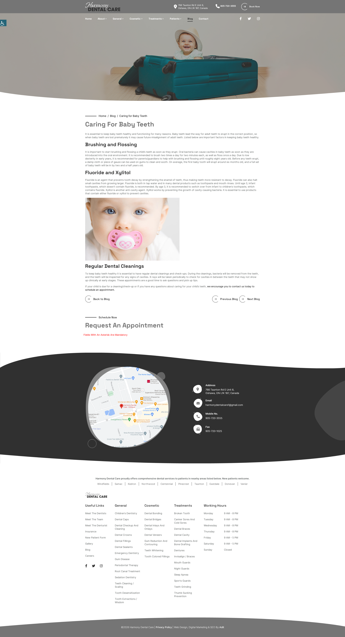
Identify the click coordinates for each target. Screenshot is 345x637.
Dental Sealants (124, 547)
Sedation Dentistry (125, 577)
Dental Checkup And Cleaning (126, 527)
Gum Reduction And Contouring (155, 543)
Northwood (148, 484)
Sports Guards (182, 580)
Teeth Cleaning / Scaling (124, 585)
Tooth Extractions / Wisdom (126, 600)
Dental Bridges (152, 519)
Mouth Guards (182, 562)
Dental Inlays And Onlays (154, 527)
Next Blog (253, 299)
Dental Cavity (181, 534)
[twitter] (249, 18)
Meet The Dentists (95, 513)
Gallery (89, 543)
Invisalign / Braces (184, 556)
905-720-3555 (228, 6)
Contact (203, 18)
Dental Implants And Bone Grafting (185, 543)
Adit (221, 627)
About (101, 18)
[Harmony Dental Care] (102, 6)
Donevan (230, 484)
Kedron (132, 484)
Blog (190, 18)
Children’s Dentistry (126, 513)
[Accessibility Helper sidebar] (3, 23)
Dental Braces (182, 528)
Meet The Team (94, 519)
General (117, 18)
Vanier (244, 484)
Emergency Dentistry (127, 553)
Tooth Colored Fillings (157, 556)
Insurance (90, 531)
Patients (174, 18)
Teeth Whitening (153, 550)
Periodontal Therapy (126, 565)
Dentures (179, 550)
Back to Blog (101, 299)
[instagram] (258, 18)
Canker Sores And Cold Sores (184, 521)
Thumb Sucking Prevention (183, 594)
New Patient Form (95, 537)
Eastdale (214, 484)
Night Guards (181, 568)
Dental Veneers (153, 534)
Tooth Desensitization (127, 592)
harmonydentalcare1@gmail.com (224, 405)
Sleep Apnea (181, 574)
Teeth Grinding (182, 586)
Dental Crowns (123, 534)
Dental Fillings (123, 541)
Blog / (114, 116)
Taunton (199, 484)
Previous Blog (229, 299)
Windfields (103, 484)
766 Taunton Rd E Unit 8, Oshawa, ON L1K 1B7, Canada (193, 6)
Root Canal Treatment (127, 571)
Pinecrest (183, 484)
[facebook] (241, 18)
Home (88, 18)
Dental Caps (122, 519)
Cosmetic (135, 18)
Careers (89, 555)
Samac (118, 484)
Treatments (155, 18)
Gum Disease (122, 559)
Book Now (254, 6)
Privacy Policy (164, 627)
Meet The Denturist (96, 525)
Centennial (167, 484)
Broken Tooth (182, 513)
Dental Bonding (153, 513)
